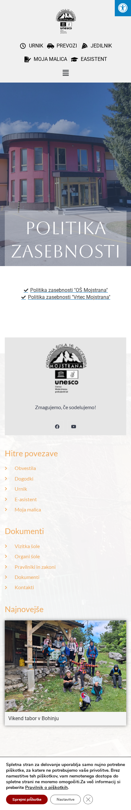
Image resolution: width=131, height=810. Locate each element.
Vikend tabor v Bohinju (33, 718)
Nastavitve (65, 799)
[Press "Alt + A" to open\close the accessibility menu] (123, 8)
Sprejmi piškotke (26, 799)
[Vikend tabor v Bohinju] (65, 666)
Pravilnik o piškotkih (46, 788)
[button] (65, 73)
